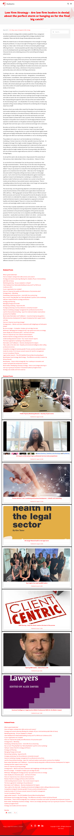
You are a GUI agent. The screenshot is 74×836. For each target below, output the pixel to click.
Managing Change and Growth (11, 303)
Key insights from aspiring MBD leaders (36, 583)
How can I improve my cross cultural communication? (17, 334)
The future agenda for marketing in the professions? (17, 341)
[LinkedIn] (42, 825)
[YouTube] (38, 825)
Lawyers (16, 30)
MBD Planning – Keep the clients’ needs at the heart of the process (37, 625)
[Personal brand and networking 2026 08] (36, 464)
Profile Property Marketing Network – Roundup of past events (37, 413)
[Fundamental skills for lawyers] (36, 676)
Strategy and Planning (9, 301)
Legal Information (12, 826)
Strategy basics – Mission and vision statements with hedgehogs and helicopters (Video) (28, 768)
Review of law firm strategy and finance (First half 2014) (18, 336)
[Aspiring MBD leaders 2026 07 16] (36, 549)
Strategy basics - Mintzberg (10, 293)
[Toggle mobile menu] (71, 3)
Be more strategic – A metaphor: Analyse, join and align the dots (20, 328)
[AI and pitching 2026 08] (36, 422)
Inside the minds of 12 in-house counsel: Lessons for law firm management (23, 351)
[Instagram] (35, 825)
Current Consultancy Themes (11, 353)
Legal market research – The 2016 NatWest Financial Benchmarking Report (23, 355)
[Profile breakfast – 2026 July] (36, 379)
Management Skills (22, 30)
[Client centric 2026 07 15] (36, 591)
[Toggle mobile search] (68, 3)
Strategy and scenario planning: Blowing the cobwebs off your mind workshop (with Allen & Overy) (31, 731)
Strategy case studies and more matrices (14, 369)
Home (4, 826)
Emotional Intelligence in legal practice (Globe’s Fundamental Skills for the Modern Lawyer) (37, 710)
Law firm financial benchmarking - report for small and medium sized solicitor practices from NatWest (32, 760)
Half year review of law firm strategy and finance (16, 299)
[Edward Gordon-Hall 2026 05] (36, 634)
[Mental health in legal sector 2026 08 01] (36, 506)
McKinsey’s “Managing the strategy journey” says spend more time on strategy (24, 330)
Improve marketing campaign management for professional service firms (23, 310)
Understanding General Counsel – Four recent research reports (20, 338)
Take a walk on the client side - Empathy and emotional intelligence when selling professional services (31, 787)
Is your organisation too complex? (12, 289)
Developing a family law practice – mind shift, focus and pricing (20, 295)
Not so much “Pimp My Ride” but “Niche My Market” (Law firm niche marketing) (24, 297)
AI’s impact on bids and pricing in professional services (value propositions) (36, 456)
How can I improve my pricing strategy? (13, 322)
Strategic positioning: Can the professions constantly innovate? (20, 308)
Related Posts (8, 376)
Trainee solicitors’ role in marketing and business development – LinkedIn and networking (36, 498)
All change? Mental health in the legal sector (37, 540)
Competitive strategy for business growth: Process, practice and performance (24, 349)
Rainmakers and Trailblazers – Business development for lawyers (20, 343)
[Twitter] (31, 825)
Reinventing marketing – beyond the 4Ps (14, 305)
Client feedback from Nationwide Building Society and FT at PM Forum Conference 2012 (28, 735)
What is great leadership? (10, 274)
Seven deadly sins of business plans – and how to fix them (18, 332)
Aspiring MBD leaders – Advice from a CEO (36, 667)
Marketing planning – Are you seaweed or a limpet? (17, 283)
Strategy (28, 30)
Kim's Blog (11, 30)
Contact (21, 826)
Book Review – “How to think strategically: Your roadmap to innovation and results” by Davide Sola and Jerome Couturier (37, 799)
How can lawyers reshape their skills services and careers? (19, 277)
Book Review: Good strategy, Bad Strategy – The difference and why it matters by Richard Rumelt (30, 797)
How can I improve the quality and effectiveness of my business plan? (22, 291)
